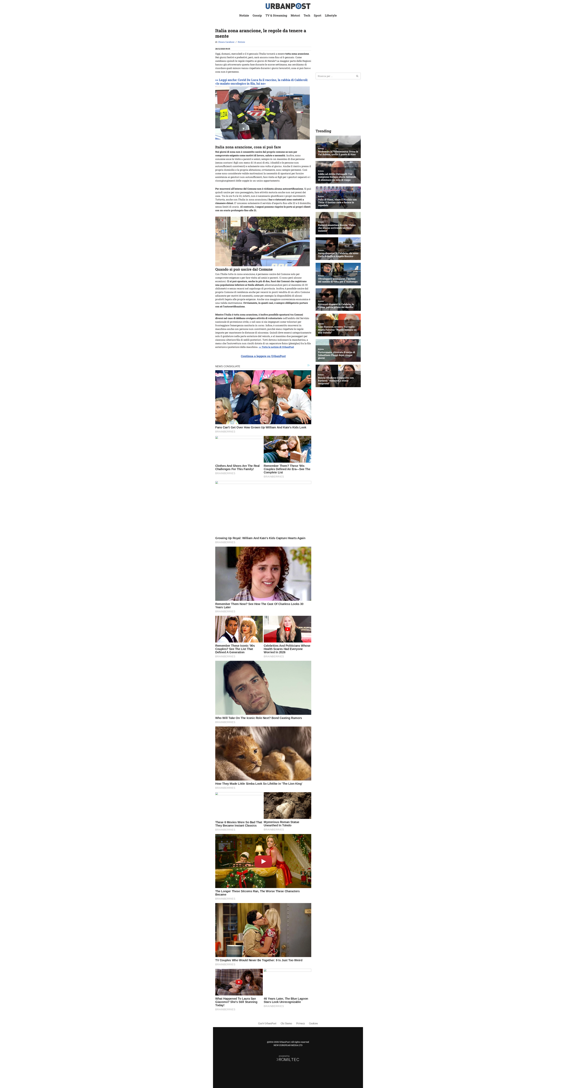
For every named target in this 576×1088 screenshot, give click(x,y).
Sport (317, 15)
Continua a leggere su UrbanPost (263, 356)
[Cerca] (357, 76)
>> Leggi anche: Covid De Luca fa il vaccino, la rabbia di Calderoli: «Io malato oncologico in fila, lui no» (261, 81)
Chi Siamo (286, 1023)
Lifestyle (331, 15)
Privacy (300, 1023)
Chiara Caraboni (226, 42)
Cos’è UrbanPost (267, 1023)
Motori (295, 15)
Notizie (244, 15)
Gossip (257, 15)
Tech (307, 15)
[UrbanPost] (288, 6)
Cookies (313, 1023)
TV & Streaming (276, 15)
